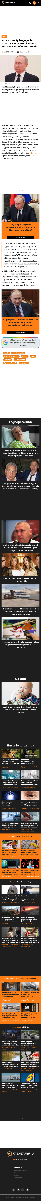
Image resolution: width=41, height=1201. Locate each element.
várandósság (5, 946)
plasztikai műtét (6, 787)
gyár (10, 999)
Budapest (23, 1021)
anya (16, 944)
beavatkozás (14, 787)
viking (3, 902)
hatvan (16, 1047)
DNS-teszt (24, 944)
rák (22, 787)
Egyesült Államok (10, 363)
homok (23, 808)
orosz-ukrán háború (11, 356)
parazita (27, 808)
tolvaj (3, 1047)
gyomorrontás (28, 829)
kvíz (3, 857)
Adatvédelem (18, 1177)
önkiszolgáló (24, 1068)
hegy (5, 923)
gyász (23, 766)
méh (12, 944)
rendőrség (4, 1049)
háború (24, 356)
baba (10, 766)
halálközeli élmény (7, 808)
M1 (36, 1047)
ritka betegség (12, 829)
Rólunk (16, 1173)
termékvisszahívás (29, 1090)
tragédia (10, 789)
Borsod (23, 999)
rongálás (4, 1021)
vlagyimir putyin (18, 353)
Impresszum (17, 1175)
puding (23, 1091)
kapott (34, 153)
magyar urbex (5, 999)
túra (3, 923)
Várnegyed (24, 1020)
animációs (10, 857)
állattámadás (5, 767)
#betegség (5, 829)
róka (3, 766)
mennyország (12, 810)
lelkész (32, 766)
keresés (10, 1068)
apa (8, 923)
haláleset (27, 766)
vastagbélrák (25, 831)
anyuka (34, 787)
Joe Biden (7, 360)
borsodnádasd (6, 1000)
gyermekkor (30, 944)
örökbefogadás (25, 946)
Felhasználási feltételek (20, 1171)
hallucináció (24, 904)
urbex (34, 999)
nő (14, 944)
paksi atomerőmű (6, 1090)
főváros (10, 876)
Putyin (6, 353)
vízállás (14, 1090)
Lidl (22, 1090)
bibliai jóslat (30, 923)
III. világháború (20, 360)
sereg (34, 1047)
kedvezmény (29, 1070)
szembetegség (27, 787)
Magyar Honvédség (26, 1047)
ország (6, 876)
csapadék (4, 1091)
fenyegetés (24, 363)
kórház (23, 789)
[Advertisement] (20, 505)
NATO (33, 356)
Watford (6, 766)
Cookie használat (19, 1180)
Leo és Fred (13, 1020)
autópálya (24, 1049)
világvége (24, 923)
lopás (6, 1047)
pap (36, 766)
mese (5, 857)
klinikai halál (5, 810)
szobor (8, 1020)
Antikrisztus (24, 925)
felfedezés (16, 902)
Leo (18, 1020)
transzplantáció (6, 944)
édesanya (4, 789)
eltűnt (6, 1068)
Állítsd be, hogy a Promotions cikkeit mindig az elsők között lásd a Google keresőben (23, 342)
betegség (36, 808)
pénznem (29, 857)
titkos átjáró (31, 1020)
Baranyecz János (25, 52)
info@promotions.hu (21, 1160)
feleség (23, 767)
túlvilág (14, 808)
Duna (3, 1068)
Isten (22, 902)
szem (31, 808)
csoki (35, 1090)
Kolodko (4, 1020)
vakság (23, 810)
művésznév (36, 876)
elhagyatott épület (26, 1000)
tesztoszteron (31, 902)
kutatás (11, 902)
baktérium (28, 1091)
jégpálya (10, 1047)
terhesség (12, 946)
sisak (6, 902)
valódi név (30, 876)
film (15, 857)
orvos (22, 829)
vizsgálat (31, 831)
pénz (25, 857)
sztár (25, 876)
